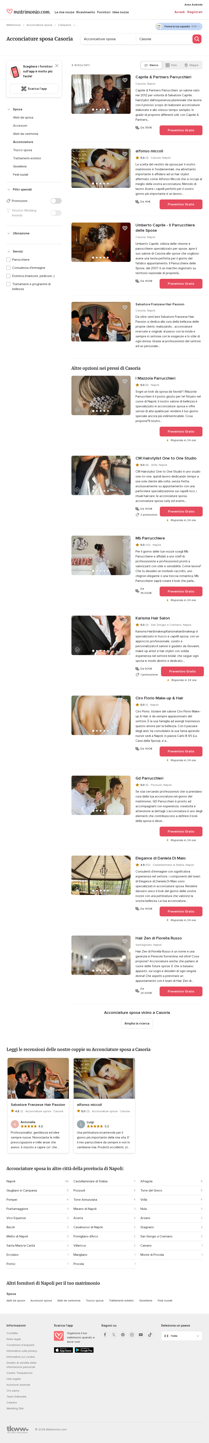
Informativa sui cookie (21, 1357)
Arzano (145, 1218)
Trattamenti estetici (27, 158)
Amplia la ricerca (137, 1023)
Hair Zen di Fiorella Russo (159, 938)
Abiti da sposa (23, 117)
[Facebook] (105, 1334)
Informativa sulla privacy (22, 1351)
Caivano (146, 1246)
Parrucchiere (21, 260)
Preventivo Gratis (181, 130)
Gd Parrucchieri (149, 778)
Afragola (146, 1181)
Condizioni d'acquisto (20, 1345)
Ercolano (13, 1255)
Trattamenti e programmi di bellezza (31, 286)
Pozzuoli (79, 1190)
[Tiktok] (149, 1334)
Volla (143, 1200)
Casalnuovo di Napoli (88, 1227)
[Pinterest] (123, 1334)
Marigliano (80, 1255)
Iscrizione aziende (18, 1385)
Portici (11, 1264)
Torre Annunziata (85, 1200)
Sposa (17, 109)
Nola (143, 1209)
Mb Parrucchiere (150, 538)
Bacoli (11, 1227)
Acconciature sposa (40, 25)
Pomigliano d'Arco (85, 1236)
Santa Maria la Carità (21, 1246)
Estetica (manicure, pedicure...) (33, 276)
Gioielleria (145, 1300)
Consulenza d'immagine (28, 268)
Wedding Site (15, 1408)
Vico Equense (16, 1218)
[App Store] (63, 1352)
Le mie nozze (64, 12)
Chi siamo (13, 1390)
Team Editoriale (17, 1396)
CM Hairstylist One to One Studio (166, 458)
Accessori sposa (41, 1300)
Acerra (78, 1218)
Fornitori (103, 12)
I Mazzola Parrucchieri (155, 378)
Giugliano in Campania (22, 1190)
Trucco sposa (22, 150)
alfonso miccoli (149, 151)
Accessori (20, 126)
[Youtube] (141, 1334)
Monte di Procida (152, 1255)
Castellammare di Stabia (90, 1181)
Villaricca (79, 1246)
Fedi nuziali (20, 175)
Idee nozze (120, 12)
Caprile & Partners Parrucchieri (163, 77)
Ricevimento (85, 12)
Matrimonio (14, 25)
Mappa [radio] (194, 65)
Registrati (194, 12)
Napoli (11, 1181)
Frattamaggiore (17, 1209)
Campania (65, 25)
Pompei (12, 1200)
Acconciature (23, 142)
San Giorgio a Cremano (156, 1236)
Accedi (180, 12)
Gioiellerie (20, 166)
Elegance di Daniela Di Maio (161, 858)
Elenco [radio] (154, 65)
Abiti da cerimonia (25, 134)
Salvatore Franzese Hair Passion (160, 304)
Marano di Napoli (85, 1209)
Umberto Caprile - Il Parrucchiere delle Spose (165, 228)
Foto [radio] (174, 65)
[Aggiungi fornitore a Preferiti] (125, 80)
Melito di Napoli (17, 1236)
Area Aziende (193, 4)
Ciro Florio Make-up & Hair (159, 698)
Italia (174, 1336)
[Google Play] (84, 1352)
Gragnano (147, 1227)
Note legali (14, 1339)
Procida (78, 1264)
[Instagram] (132, 1334)
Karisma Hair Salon (153, 618)
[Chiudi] (57, 66)
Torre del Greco (151, 1190)
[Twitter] (114, 1334)
